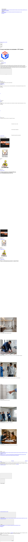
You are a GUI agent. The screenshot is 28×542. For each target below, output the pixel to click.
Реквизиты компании (3, 464)
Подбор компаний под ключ (16, 525)
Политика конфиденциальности (12, 455)
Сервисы (3, 11)
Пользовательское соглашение (4, 455)
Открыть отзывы (2, 239)
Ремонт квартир (2, 452)
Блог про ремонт (4, 12)
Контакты (3, 13)
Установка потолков (16, 452)
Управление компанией (17, 454)
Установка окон (6, 452)
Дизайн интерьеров (10, 452)
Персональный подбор (23, 454)
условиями (11, 532)
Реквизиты (17, 455)
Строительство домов (6, 10)
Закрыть (12, 540)
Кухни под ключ (25, 452)
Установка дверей (21, 452)
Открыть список (2, 170)
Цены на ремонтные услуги (3, 454)
